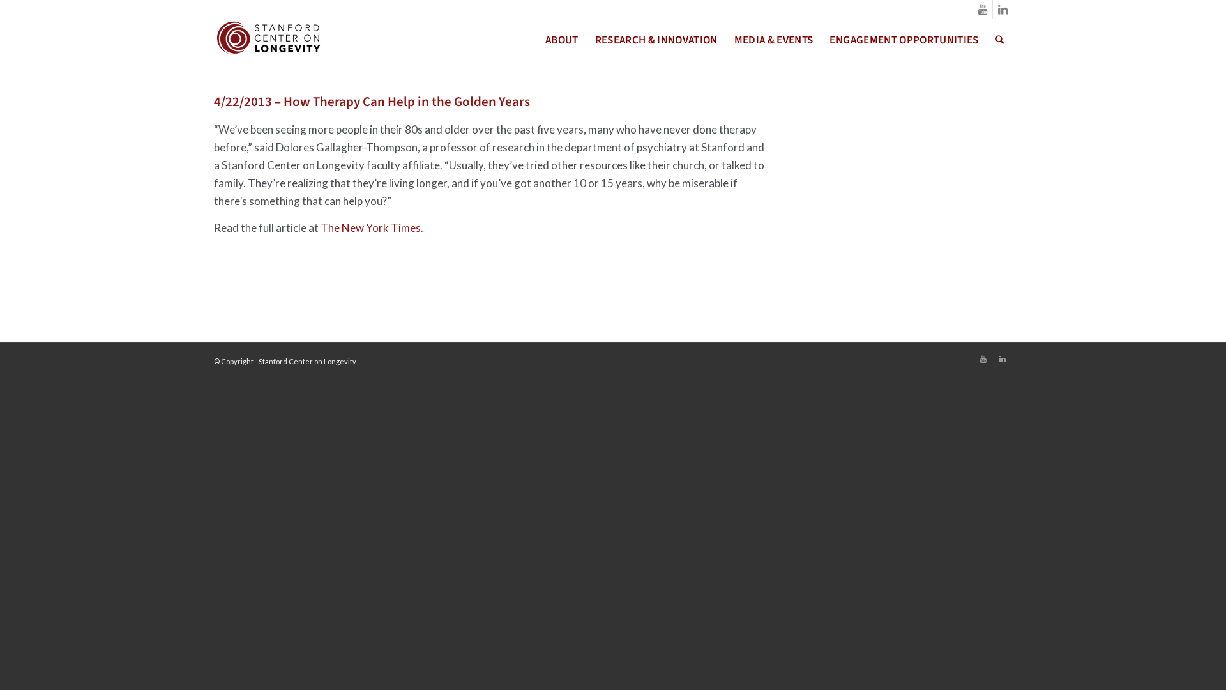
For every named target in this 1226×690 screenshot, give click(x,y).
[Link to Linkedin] (1002, 9)
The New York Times (371, 227)
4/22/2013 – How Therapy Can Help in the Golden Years (372, 101)
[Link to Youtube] (983, 9)
